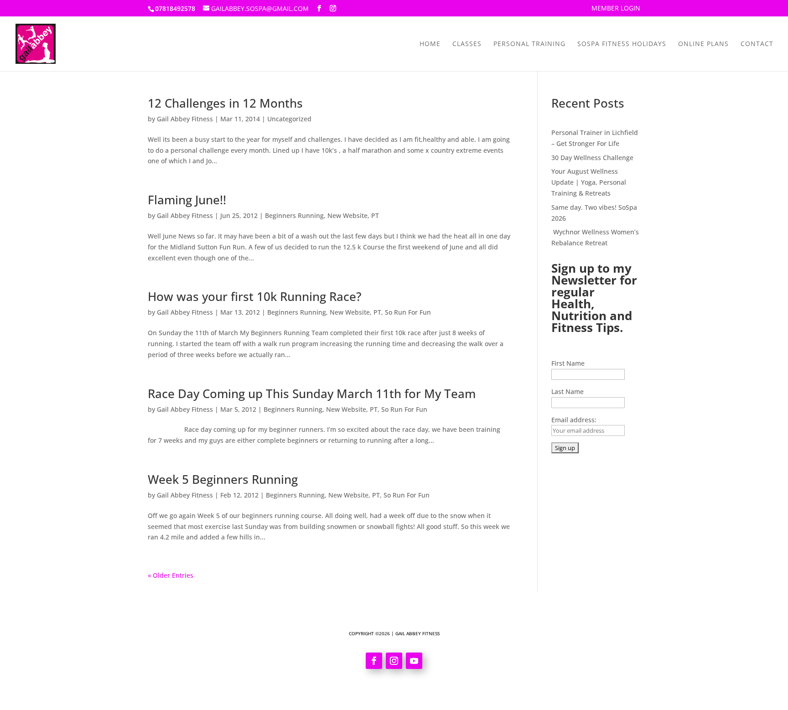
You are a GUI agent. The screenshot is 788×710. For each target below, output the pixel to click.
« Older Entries (170, 575)
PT (375, 215)
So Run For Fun (408, 312)
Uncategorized (289, 118)
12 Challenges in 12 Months (225, 103)
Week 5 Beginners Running (223, 479)
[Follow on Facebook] (374, 661)
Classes (467, 44)
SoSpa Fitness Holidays (621, 44)
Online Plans (703, 44)
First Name (568, 363)
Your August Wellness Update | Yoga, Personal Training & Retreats (588, 182)
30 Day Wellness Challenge (592, 157)
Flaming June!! (187, 200)
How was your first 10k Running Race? (255, 296)
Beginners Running (294, 215)
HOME (430, 44)
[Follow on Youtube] (414, 661)
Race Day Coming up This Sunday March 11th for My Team (312, 393)
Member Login (615, 8)
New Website (347, 215)
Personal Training (529, 44)
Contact (757, 44)
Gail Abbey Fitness (185, 118)
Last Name (567, 391)
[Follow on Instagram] (394, 661)
